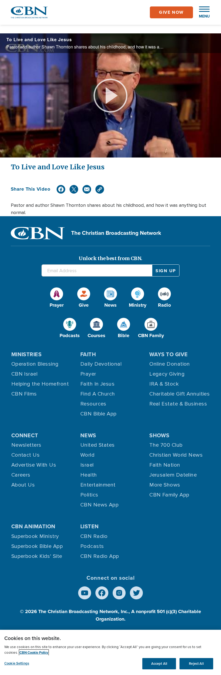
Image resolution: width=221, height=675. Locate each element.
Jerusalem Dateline (173, 475)
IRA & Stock (164, 384)
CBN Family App (169, 495)
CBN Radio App (99, 556)
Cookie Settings (16, 663)
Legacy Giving (167, 374)
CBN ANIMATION (33, 526)
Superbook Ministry (35, 536)
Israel (87, 465)
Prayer (88, 374)
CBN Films (24, 394)
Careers (20, 475)
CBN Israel (24, 374)
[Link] (99, 189)
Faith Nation (164, 465)
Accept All (159, 663)
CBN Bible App (98, 414)
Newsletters (26, 445)
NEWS (88, 435)
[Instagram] (119, 592)
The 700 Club (165, 445)
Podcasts (92, 546)
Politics (89, 495)
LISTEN (89, 526)
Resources (93, 404)
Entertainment (98, 485)
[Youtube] (84, 592)
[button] (201, 12)
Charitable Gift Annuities (179, 394)
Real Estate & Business (178, 404)
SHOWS (159, 435)
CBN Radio (94, 536)
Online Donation (169, 364)
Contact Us (25, 455)
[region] (110, 652)
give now (171, 12)
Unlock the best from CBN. (110, 258)
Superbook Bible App (37, 546)
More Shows (164, 485)
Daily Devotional (101, 364)
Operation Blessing (35, 364)
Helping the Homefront (40, 384)
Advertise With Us (33, 465)
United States (97, 445)
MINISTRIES (26, 354)
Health (88, 475)
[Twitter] (74, 189)
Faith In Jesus (97, 384)
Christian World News (176, 455)
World (87, 455)
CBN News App (99, 505)
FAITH (88, 354)
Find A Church (97, 394)
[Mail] (86, 189)
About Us (23, 485)
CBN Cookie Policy (33, 652)
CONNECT (24, 435)
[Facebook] (61, 189)
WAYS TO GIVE (168, 354)
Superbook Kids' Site (36, 556)
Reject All (196, 663)
